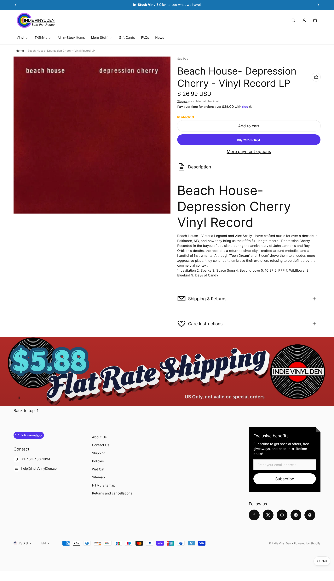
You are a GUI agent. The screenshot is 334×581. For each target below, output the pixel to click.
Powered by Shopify (307, 543)
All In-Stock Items (71, 37)
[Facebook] (254, 515)
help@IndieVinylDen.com (40, 468)
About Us (99, 437)
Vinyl (20, 37)
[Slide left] (16, 5)
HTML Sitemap (103, 485)
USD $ (23, 543)
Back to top (24, 410)
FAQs (145, 37)
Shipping (183, 101)
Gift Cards (127, 37)
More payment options (249, 151)
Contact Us (100, 445)
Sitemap (98, 477)
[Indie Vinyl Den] (36, 20)
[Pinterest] (309, 515)
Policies (98, 461)
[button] (293, 20)
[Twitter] (268, 515)
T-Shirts (41, 37)
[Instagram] (296, 515)
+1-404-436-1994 (35, 459)
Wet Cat (98, 469)
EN (43, 543)
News (159, 37)
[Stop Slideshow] (19, 397)
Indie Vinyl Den (282, 543)
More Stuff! (99, 37)
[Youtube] (282, 515)
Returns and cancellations (112, 493)
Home (20, 50)
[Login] (304, 20)
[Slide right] (318, 5)
